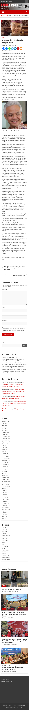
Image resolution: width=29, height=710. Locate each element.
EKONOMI (4, 531)
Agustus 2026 (5, 421)
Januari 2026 (5, 434)
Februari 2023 (5, 499)
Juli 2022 (4, 513)
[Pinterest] (18, 48)
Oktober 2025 (5, 440)
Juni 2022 (4, 514)
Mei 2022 (4, 516)
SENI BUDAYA (5, 555)
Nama (4, 307)
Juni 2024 (4, 470)
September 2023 (6, 486)
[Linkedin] (15, 48)
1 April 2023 (5, 45)
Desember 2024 (6, 458)
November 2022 (6, 505)
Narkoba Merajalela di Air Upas (9, 357)
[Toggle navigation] (3, 12)
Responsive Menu (26, 1)
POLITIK (4, 554)
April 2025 (4, 451)
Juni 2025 (4, 447)
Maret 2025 (5, 453)
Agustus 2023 (5, 488)
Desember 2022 (6, 503)
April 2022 (4, 518)
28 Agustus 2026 (6, 671)
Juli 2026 (4, 423)
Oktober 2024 (5, 462)
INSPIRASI (4, 539)
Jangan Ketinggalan (9, 569)
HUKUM (4, 533)
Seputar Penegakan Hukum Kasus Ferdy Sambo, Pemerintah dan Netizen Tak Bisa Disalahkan (13, 391)
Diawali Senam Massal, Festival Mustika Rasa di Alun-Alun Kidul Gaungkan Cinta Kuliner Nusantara (14, 640)
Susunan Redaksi (5, 679)
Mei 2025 (4, 449)
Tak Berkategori (6, 557)
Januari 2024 (5, 479)
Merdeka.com (21, 166)
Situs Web (4, 320)
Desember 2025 (6, 436)
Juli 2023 (4, 490)
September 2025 (6, 442)
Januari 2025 (5, 457)
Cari (3, 342)
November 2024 (6, 460)
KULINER (4, 542)
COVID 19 (4, 529)
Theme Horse (21, 705)
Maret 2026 (5, 430)
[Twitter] (12, 48)
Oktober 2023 (5, 485)
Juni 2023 (4, 492)
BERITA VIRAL (5, 527)
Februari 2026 (5, 432)
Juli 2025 (4, 445)
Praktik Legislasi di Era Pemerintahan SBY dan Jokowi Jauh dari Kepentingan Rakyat (14, 614)
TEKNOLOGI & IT (6, 559)
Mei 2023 (4, 494)
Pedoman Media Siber (6, 681)
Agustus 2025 (5, 443)
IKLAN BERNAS (6, 535)
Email (4, 314)
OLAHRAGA (5, 546)
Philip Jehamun (12, 45)
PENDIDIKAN (5, 552)
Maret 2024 (5, 475)
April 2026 (4, 429)
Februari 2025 (5, 455)
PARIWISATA (5, 550)
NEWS (3, 544)
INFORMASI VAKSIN (7, 537)
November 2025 (6, 438)
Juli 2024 (4, 468)
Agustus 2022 (5, 511)
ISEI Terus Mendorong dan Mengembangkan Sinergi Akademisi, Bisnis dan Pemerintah (13, 667)
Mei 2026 (4, 427)
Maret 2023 (5, 498)
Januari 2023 (5, 501)
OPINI (3, 37)
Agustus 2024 (5, 466)
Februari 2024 (5, 477)
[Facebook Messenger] (6, 48)
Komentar (5, 289)
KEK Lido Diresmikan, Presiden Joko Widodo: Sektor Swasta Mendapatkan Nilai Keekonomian (14, 268)
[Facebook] (3, 48)
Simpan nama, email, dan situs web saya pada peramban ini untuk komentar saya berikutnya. (13, 329)
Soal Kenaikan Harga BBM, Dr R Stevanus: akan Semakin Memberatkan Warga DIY (13, 384)
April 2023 (4, 496)
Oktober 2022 (5, 507)
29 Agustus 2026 (6, 591)
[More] (21, 48)
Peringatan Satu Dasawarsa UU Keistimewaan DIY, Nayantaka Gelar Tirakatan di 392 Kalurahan (14, 403)
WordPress (19, 707)
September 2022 (6, 509)
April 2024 (4, 473)
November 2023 (6, 483)
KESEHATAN (5, 540)
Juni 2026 (4, 425)
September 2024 (6, 464)
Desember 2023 (6, 481)
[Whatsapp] (9, 48)
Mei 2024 (4, 471)
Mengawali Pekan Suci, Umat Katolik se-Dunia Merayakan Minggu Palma (14, 274)
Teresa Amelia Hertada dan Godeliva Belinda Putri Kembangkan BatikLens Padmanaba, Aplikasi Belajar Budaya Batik (14, 371)
